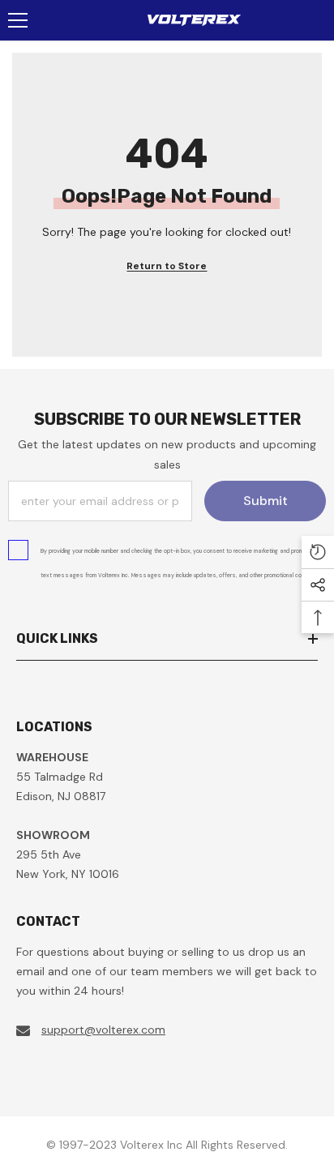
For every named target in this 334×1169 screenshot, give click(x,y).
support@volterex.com (103, 1029)
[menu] (18, 20)
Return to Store (166, 265)
